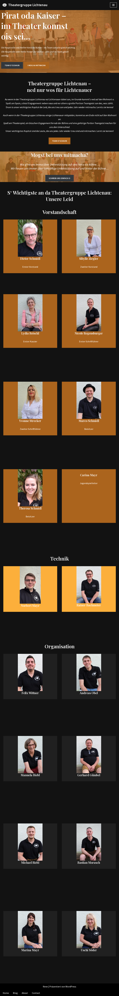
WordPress (70, 986)
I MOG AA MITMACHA (37, 65)
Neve (45, 986)
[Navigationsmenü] (113, 4)
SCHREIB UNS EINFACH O (59, 178)
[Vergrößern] (38, 223)
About (25, 992)
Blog (15, 992)
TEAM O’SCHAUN (12, 65)
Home (6, 992)
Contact (36, 992)
